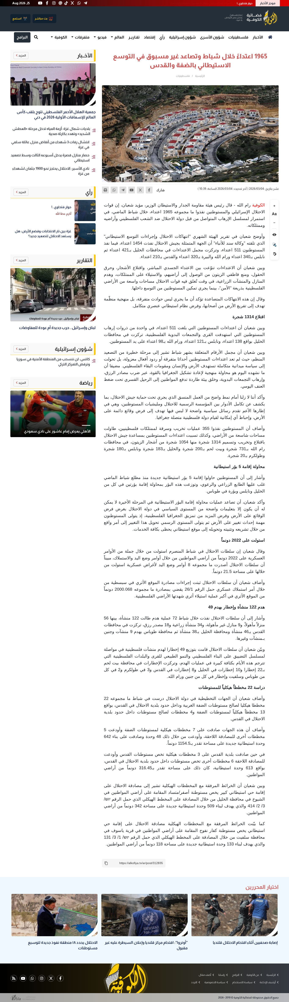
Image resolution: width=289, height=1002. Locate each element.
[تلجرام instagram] (41, 978)
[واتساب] (114, 190)
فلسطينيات (238, 37)
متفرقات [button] (81, 37)
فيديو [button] (102, 37)
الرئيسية (200, 75)
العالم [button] (119, 37)
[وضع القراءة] (274, 234)
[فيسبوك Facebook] (60, 978)
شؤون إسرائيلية (182, 37)
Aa (274, 214)
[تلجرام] (123, 190)
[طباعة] (105, 190)
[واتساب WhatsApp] (32, 978)
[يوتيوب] (131, 190)
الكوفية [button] (60, 37)
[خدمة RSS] (13, 978)
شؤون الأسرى (212, 37)
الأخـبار (258, 37)
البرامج (22, 37)
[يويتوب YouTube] (23, 978)
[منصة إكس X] (51, 978)
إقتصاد (149, 37)
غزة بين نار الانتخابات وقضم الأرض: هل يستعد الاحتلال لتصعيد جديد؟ (213, 3)
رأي (162, 37)
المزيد (22, 55)
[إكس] (140, 190)
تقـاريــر (134, 37)
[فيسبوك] (149, 190)
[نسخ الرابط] (106, 863)
